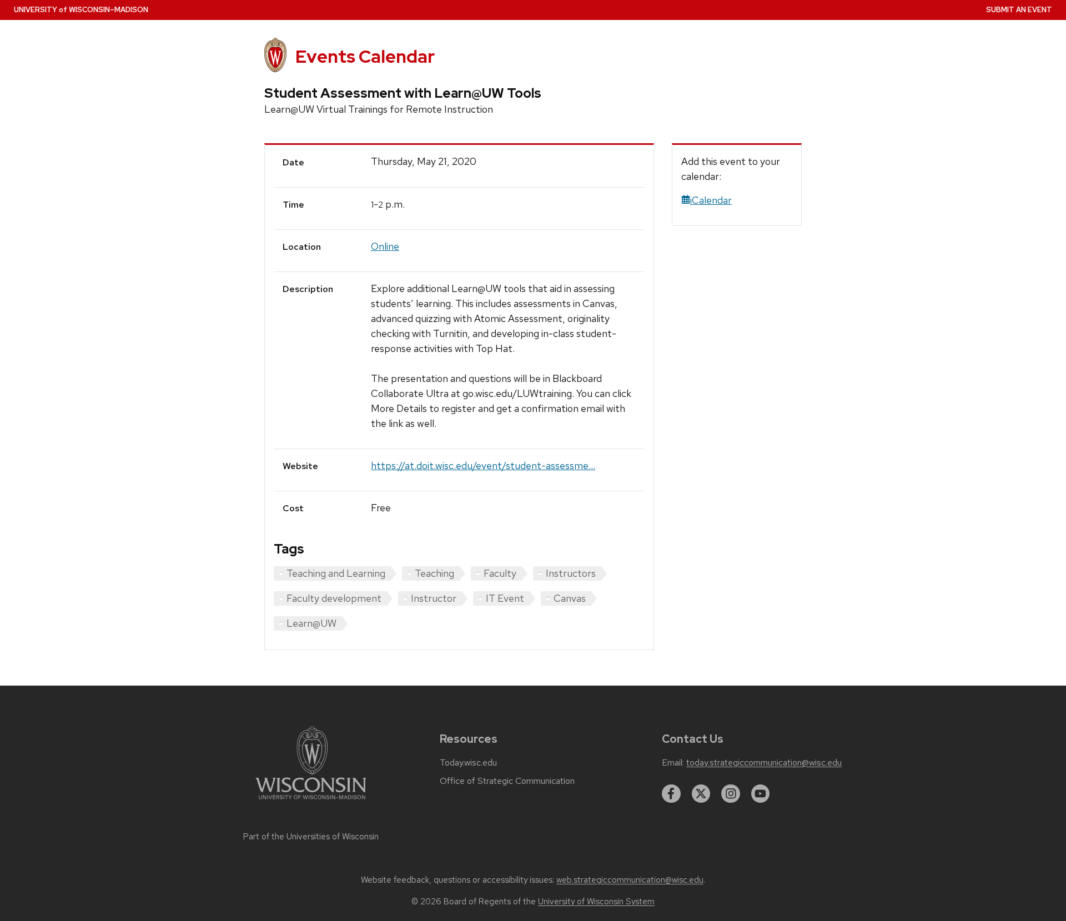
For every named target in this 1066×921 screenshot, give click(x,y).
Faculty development (333, 598)
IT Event (505, 598)
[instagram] (730, 793)
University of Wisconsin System (596, 901)
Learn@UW (311, 623)
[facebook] (671, 793)
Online (385, 246)
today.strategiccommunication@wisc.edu (764, 762)
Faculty (500, 573)
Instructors (571, 573)
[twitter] (701, 793)
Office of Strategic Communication (507, 781)
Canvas (570, 598)
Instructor (433, 598)
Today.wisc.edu (468, 762)
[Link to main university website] (310, 801)
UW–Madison (81, 9)
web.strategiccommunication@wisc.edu (629, 879)
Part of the (311, 836)
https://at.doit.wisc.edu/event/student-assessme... (483, 465)
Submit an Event (1019, 9)
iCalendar (711, 200)
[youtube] (760, 793)
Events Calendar (365, 56)
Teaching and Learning (335, 573)
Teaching (434, 573)
